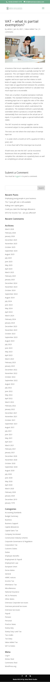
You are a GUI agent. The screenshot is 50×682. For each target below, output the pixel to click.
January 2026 (10, 236)
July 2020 (8, 474)
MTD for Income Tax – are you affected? (20, 213)
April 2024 (8, 312)
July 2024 (8, 301)
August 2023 (9, 341)
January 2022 (10, 409)
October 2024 (10, 290)
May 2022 (8, 395)
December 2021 (11, 413)
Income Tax (9, 581)
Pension (8, 617)
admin (9, 29)
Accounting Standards (13, 512)
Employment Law (11, 563)
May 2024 (8, 308)
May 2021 (8, 438)
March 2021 (9, 445)
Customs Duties (11, 548)
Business (8, 520)
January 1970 (10, 503)
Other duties (9, 599)
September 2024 (11, 294)
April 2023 (8, 355)
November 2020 (11, 460)
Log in (7, 655)
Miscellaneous (10, 588)
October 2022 (10, 377)
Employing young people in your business (20, 198)
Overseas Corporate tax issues (16, 603)
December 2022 (11, 370)
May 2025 (8, 265)
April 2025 (8, 269)
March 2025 (9, 272)
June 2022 (8, 391)
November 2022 (11, 373)
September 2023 (11, 337)
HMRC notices (10, 577)
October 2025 (10, 247)
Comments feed (11, 663)
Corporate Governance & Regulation (18, 541)
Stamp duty (9, 628)
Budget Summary (11, 516)
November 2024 (11, 287)
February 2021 (10, 449)
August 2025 (9, 254)
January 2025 (10, 279)
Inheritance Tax (11, 584)
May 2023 (8, 352)
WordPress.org (10, 666)
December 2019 (11, 499)
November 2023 (11, 330)
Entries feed (9, 659)
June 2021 (8, 434)
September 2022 (11, 380)
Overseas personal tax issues (16, 606)
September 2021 (11, 424)
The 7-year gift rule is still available (18, 202)
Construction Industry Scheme (16, 538)
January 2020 (10, 496)
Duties (7, 552)
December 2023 (11, 326)
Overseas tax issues (12, 610)
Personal (8, 621)
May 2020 (8, 481)
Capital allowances (12, 527)
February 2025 (10, 276)
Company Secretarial (13, 534)
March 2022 (9, 402)
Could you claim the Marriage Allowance (20, 209)
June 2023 (8, 348)
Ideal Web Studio (31, 679)
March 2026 (9, 229)
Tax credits (9, 635)
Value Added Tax (31, 29)
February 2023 (10, 362)
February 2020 (10, 492)
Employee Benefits (12, 556)
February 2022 (10, 406)
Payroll (7, 613)
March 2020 (9, 488)
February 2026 (10, 233)
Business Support (11, 523)
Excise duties (10, 570)
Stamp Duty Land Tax (13, 631)
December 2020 (11, 456)
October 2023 (10, 334)
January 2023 (10, 366)
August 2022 (9, 384)
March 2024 (9, 315)
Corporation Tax (11, 545)
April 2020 (8, 485)
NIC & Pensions (11, 595)
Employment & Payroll (13, 559)
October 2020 (10, 463)
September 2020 (11, 467)
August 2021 (9, 427)
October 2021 (10, 420)
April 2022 (8, 398)
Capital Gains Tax (11, 530)
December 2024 (11, 283)
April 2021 (8, 442)
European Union (11, 566)
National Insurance (12, 592)
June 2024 (8, 305)
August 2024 (9, 297)
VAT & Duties (10, 646)
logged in (18, 176)
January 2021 (10, 452)
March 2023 (9, 359)
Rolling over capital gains (14, 205)
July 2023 (8, 344)
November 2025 (11, 243)
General (8, 574)
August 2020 (9, 470)
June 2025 (8, 261)
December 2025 (11, 240)
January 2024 (10, 323)
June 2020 (8, 478)
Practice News (10, 624)
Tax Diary (8, 639)
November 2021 (11, 416)
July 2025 (8, 258)
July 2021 (8, 431)
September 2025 (11, 251)
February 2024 (10, 319)
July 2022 (8, 388)
